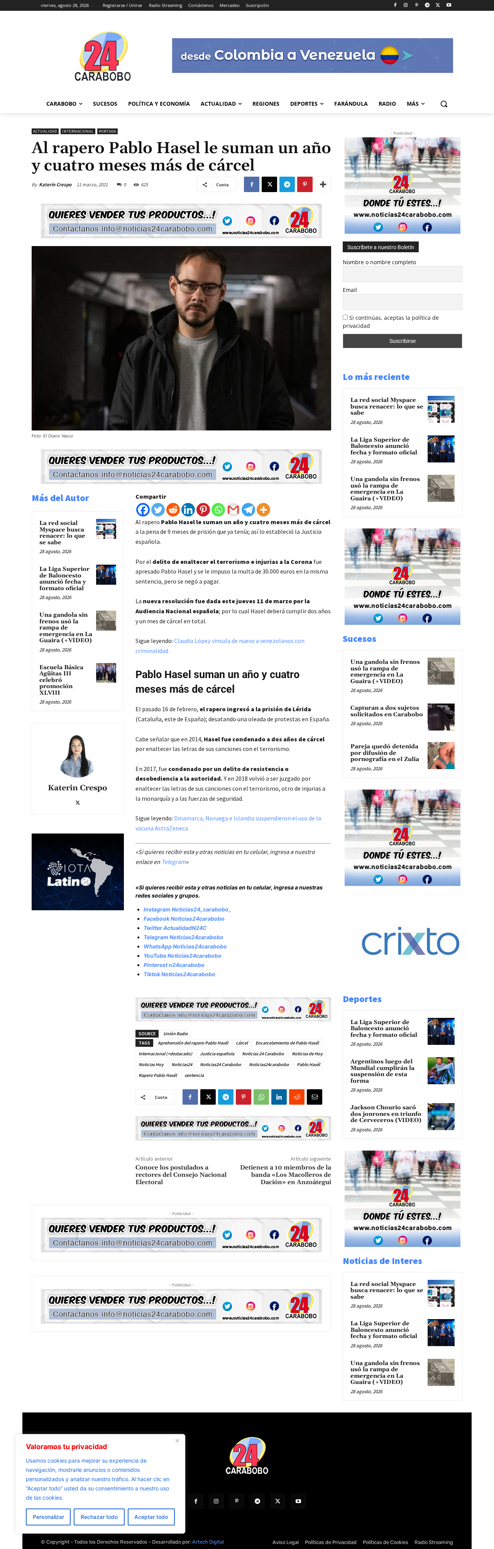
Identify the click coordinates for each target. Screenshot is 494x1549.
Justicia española (217, 1053)
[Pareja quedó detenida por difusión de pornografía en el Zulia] (441, 755)
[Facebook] (395, 5)
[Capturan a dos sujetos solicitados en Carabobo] (441, 717)
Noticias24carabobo (269, 1064)
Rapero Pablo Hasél (158, 1075)
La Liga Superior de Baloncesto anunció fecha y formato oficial (64, 578)
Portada (107, 131)
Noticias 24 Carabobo (263, 1053)
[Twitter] (158, 509)
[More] (323, 184)
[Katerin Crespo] (77, 754)
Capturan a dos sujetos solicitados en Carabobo (386, 711)
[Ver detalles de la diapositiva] (419, 988)
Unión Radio (175, 1033)
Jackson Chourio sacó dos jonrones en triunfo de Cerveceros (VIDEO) (385, 1114)
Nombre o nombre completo (379, 262)
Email (350, 290)
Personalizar (48, 1517)
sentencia (194, 1075)
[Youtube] (448, 5)
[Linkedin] (188, 509)
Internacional (78, 131)
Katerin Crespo (55, 184)
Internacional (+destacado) (165, 1053)
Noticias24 (181, 1064)
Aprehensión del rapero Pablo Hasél (193, 1043)
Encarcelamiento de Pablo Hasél (287, 1043)
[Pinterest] (416, 5)
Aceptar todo (151, 1517)
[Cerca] (177, 1440)
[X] (437, 5)
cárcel (242, 1043)
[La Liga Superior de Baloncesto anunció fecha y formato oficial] (106, 575)
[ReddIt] (297, 1097)
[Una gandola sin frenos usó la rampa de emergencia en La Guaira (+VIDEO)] (106, 621)
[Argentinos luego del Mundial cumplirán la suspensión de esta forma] (441, 1070)
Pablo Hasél (308, 1064)
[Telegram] (427, 5)
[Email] (314, 1097)
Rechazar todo (99, 1517)
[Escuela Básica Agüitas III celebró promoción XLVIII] (106, 673)
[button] (444, 103)
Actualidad (45, 131)
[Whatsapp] (218, 509)
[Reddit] (173, 509)
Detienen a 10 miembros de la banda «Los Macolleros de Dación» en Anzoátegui (285, 1175)
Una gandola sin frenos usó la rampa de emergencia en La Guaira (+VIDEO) (65, 627)
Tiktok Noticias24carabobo (179, 974)
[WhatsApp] (261, 1097)
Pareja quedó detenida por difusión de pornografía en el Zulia (384, 753)
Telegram (173, 862)
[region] (100, 1484)
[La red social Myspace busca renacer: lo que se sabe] (106, 529)
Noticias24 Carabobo (220, 1064)
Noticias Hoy (151, 1064)
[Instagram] (405, 5)
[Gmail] (233, 509)
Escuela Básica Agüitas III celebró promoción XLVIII (61, 680)
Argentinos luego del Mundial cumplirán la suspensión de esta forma (382, 1071)
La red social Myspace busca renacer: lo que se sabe (62, 533)
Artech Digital (208, 1542)
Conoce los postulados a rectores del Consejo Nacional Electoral (181, 1175)
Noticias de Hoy (307, 1053)
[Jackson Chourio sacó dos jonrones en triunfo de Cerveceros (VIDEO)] (441, 1116)
